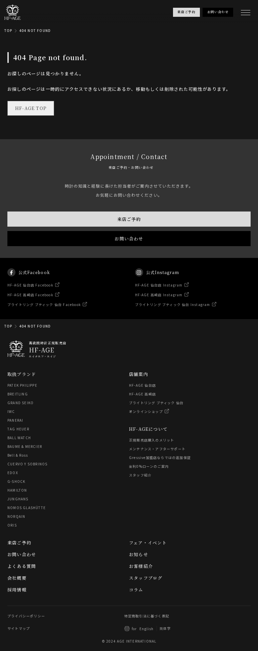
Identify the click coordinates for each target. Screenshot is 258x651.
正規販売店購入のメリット (151, 440)
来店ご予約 (129, 219)
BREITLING (17, 393)
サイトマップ (18, 628)
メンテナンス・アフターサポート (157, 448)
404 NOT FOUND (35, 30)
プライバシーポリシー (26, 615)
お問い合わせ (129, 238)
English (146, 628)
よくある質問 (21, 566)
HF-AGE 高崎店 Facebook (30, 294)
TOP (8, 30)
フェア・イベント (148, 542)
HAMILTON (17, 490)
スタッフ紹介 (140, 474)
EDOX (12, 472)
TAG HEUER (18, 428)
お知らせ (138, 554)
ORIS (12, 525)
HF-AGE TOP (30, 108)
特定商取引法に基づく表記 (146, 615)
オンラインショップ (146, 411)
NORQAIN (16, 516)
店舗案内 (138, 374)
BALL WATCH (19, 437)
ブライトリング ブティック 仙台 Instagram (172, 304)
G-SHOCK (16, 481)
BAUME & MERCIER (24, 446)
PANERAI (15, 420)
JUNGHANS (18, 498)
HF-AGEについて (148, 429)
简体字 (165, 628)
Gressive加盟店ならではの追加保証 (160, 457)
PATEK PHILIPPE (22, 385)
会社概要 (17, 578)
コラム (136, 589)
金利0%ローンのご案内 (149, 466)
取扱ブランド (21, 374)
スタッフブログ (145, 578)
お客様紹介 (141, 566)
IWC (11, 411)
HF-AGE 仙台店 (142, 385)
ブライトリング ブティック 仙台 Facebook (44, 304)
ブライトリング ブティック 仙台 (156, 402)
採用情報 (17, 589)
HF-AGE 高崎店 (142, 393)
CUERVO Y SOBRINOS (27, 463)
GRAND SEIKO (20, 402)
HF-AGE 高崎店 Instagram (159, 294)
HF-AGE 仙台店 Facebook (30, 285)
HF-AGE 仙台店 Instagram (159, 285)
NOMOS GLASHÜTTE (26, 507)
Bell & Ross (17, 455)
